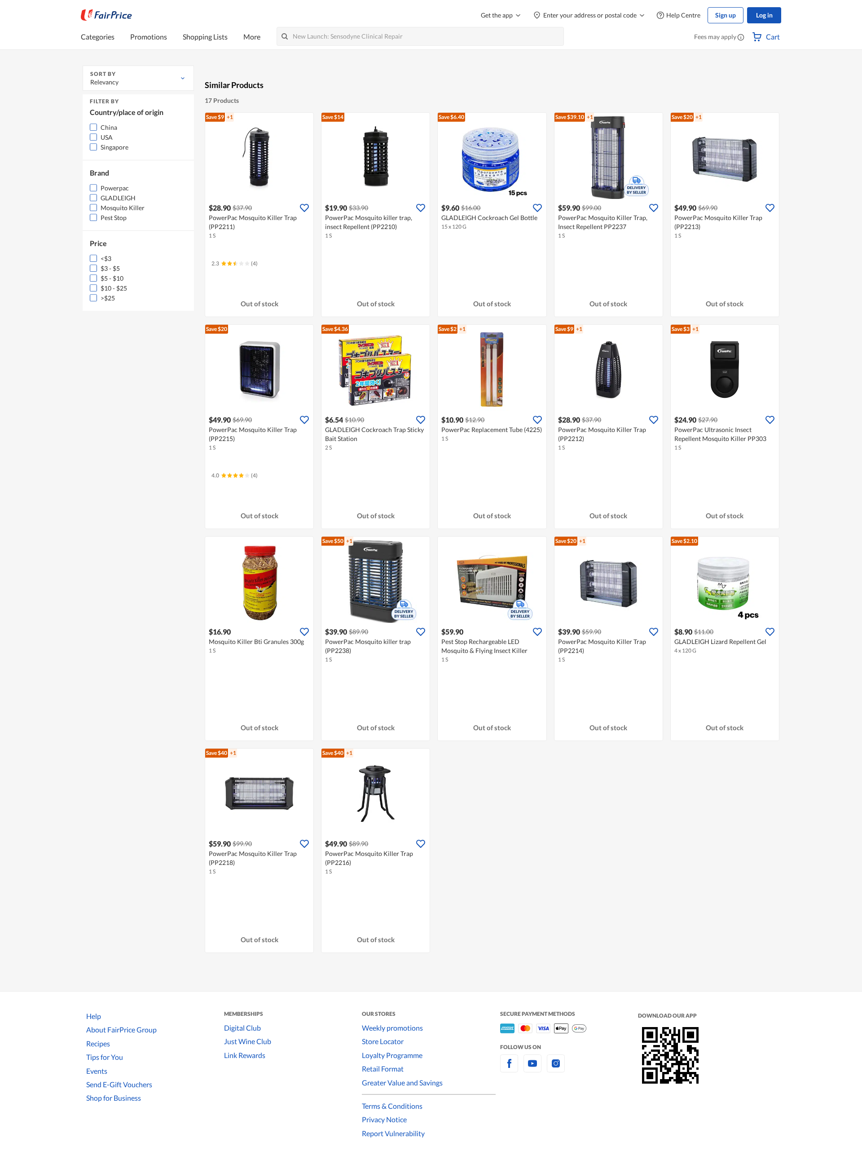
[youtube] (532, 1068)
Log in (764, 15)
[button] (740, 38)
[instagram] (556, 1068)
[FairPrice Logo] (106, 15)
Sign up (725, 15)
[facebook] (509, 1068)
